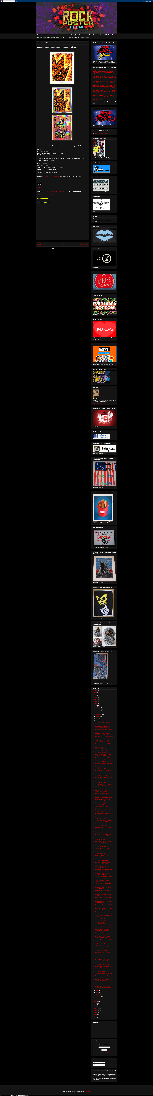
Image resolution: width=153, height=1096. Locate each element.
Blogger (88, 1091)
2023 (95, 692)
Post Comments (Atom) (66, 249)
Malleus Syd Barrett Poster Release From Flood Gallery (103, 791)
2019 (95, 701)
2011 (95, 1012)
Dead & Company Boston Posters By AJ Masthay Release (103, 817)
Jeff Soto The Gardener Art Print (103, 939)
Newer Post (41, 244)
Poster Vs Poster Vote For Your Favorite (78, 37)
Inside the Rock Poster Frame (51, 191)
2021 (95, 697)
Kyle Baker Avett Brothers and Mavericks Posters (102, 781)
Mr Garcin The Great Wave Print (103, 797)
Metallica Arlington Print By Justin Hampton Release (103, 730)
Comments (97, 1065)
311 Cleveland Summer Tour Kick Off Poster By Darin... (103, 785)
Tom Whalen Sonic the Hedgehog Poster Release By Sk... (103, 877)
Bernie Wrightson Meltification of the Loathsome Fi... (103, 778)
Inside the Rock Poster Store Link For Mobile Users (101, 35)
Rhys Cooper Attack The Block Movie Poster (103, 794)
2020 (95, 699)
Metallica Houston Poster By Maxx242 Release (102, 873)
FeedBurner (108, 1052)
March (97, 994)
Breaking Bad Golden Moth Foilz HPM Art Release (103, 744)
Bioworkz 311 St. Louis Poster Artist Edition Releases (102, 727)
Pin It (38, 187)
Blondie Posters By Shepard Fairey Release (102, 803)
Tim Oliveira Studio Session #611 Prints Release (103, 810)
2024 (95, 690)
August (98, 716)
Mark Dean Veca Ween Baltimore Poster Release (103, 967)
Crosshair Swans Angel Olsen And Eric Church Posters (104, 774)
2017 (95, 705)
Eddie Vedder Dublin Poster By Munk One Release (103, 891)
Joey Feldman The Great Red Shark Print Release (102, 849)
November (98, 710)
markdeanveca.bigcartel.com (52, 176)
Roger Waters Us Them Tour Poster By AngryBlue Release (103, 760)
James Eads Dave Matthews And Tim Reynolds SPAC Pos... (103, 821)
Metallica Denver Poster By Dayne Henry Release (104, 901)
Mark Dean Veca (66, 146)
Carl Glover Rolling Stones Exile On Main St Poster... (103, 923)
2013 (95, 1008)
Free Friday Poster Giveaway (76, 35)
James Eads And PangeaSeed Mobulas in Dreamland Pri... (103, 926)
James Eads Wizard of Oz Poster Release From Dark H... (103, 751)
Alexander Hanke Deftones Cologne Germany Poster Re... (103, 919)
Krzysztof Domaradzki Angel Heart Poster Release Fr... (104, 764)
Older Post (83, 244)
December (98, 707)
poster (53, 194)
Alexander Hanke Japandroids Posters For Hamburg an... (103, 755)
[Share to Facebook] (78, 191)
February (98, 996)
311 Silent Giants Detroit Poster (103, 757)
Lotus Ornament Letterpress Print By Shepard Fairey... (103, 942)
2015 (95, 1004)
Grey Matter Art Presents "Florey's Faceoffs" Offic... (104, 814)
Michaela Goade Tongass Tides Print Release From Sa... (103, 845)
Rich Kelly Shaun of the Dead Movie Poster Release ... (102, 856)
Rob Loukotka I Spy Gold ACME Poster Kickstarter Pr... (103, 771)
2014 (95, 1006)
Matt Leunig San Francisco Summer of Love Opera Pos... (103, 734)
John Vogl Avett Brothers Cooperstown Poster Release (103, 946)
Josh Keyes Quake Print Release (103, 973)
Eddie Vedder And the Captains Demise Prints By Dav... (103, 800)
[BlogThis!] (75, 191)
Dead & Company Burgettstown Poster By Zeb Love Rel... (103, 835)
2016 (95, 1001)
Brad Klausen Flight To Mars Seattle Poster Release (102, 937)
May (97, 990)
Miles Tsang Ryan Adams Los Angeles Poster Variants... (102, 963)
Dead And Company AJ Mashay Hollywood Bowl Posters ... (103, 976)
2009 (95, 1017)
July (97, 718)
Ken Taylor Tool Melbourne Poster (103, 788)
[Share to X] (77, 191)
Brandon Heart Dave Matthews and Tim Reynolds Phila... (103, 912)
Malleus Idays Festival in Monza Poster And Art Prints (103, 824)
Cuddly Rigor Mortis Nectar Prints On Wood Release (103, 905)
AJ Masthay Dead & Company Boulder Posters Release (103, 859)
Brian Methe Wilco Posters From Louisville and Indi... (103, 870)
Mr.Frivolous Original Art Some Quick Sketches (103, 898)
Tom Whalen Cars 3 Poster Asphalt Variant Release (102, 807)
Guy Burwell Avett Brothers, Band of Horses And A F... (103, 970)
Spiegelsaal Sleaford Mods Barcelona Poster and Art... (102, 852)
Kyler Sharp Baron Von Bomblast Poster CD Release (103, 909)
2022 (95, 695)
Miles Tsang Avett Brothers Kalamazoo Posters (102, 748)
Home (38, 35)
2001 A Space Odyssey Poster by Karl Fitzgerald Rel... (103, 884)
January (98, 999)
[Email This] (74, 191)
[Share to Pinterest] (80, 191)
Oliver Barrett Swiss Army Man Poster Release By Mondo (103, 933)
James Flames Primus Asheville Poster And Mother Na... (103, 983)
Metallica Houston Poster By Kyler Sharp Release (103, 887)
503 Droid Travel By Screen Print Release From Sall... (103, 980)
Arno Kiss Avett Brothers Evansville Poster (101, 838)
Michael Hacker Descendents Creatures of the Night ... (102, 930)
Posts (96, 1062)
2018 (95, 703)
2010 (95, 1014)
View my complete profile (99, 403)
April (97, 992)
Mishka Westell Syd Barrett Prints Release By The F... (103, 842)
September (99, 714)
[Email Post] (69, 191)
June (97, 720)
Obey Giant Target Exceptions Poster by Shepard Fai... (102, 863)
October (98, 712)
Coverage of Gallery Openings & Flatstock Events (50, 37)
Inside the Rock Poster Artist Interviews (54, 35)
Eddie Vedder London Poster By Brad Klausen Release (103, 949)
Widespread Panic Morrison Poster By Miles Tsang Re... (102, 741)
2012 (95, 1010)
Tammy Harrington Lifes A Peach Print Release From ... (103, 767)
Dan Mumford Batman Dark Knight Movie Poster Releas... (103, 960)
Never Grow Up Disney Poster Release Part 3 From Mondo (103, 987)
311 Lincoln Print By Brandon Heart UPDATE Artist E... (102, 723)
